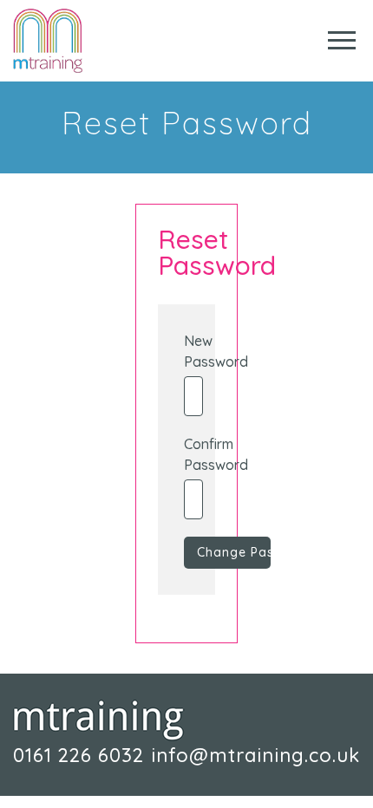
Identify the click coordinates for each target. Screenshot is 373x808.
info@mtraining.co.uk (255, 755)
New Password (186, 351)
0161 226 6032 (78, 755)
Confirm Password (186, 454)
